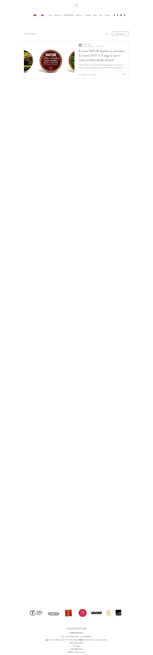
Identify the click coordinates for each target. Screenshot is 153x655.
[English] (42, 15)
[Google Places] (118, 15)
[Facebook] (114, 15)
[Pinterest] (124, 15)
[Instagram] (121, 15)
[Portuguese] (35, 15)
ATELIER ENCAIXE (76, 628)
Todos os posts (30, 33)
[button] (106, 34)
